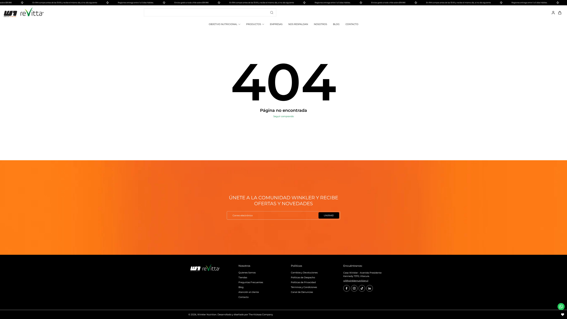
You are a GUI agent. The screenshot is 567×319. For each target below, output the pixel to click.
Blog (240, 287)
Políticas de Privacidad (303, 282)
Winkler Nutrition (206, 314)
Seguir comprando (283, 116)
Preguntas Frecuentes (250, 282)
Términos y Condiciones (304, 287)
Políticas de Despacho (303, 277)
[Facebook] (346, 288)
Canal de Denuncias (302, 292)
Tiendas (242, 277)
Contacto (243, 297)
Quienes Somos (247, 272)
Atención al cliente (248, 292)
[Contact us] (561, 306)
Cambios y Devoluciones (304, 272)
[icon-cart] (559, 13)
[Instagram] (354, 288)
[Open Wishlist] (563, 315)
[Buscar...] (272, 12)
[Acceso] (553, 13)
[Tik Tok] (362, 288)
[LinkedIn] (369, 288)
